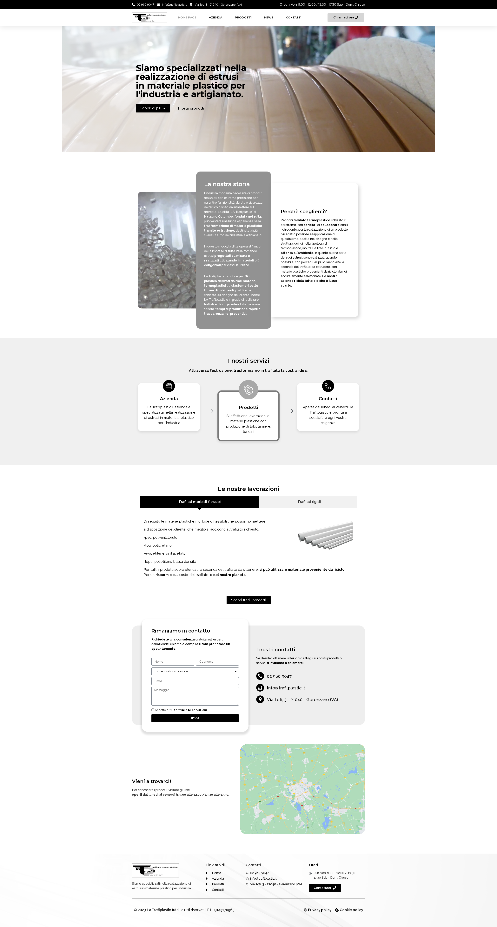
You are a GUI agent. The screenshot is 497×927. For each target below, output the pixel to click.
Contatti (294, 17)
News (268, 17)
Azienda (215, 17)
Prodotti (243, 17)
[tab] (199, 502)
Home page (187, 17)
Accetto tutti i (181, 710)
